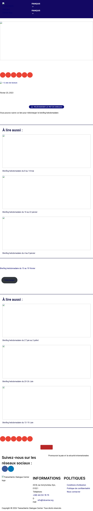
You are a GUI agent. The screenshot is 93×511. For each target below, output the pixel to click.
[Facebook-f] (5, 469)
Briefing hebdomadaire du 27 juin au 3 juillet (20, 340)
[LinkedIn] (11, 469)
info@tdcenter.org (45, 500)
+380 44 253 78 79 (41, 495)
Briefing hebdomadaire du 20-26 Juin (17, 381)
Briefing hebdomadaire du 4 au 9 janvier (18, 253)
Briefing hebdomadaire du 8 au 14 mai (18, 171)
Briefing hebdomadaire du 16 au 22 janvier (19, 212)
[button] (23, 4)
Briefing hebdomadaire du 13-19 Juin (17, 422)
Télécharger (9, 280)
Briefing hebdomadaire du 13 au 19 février (17, 268)
